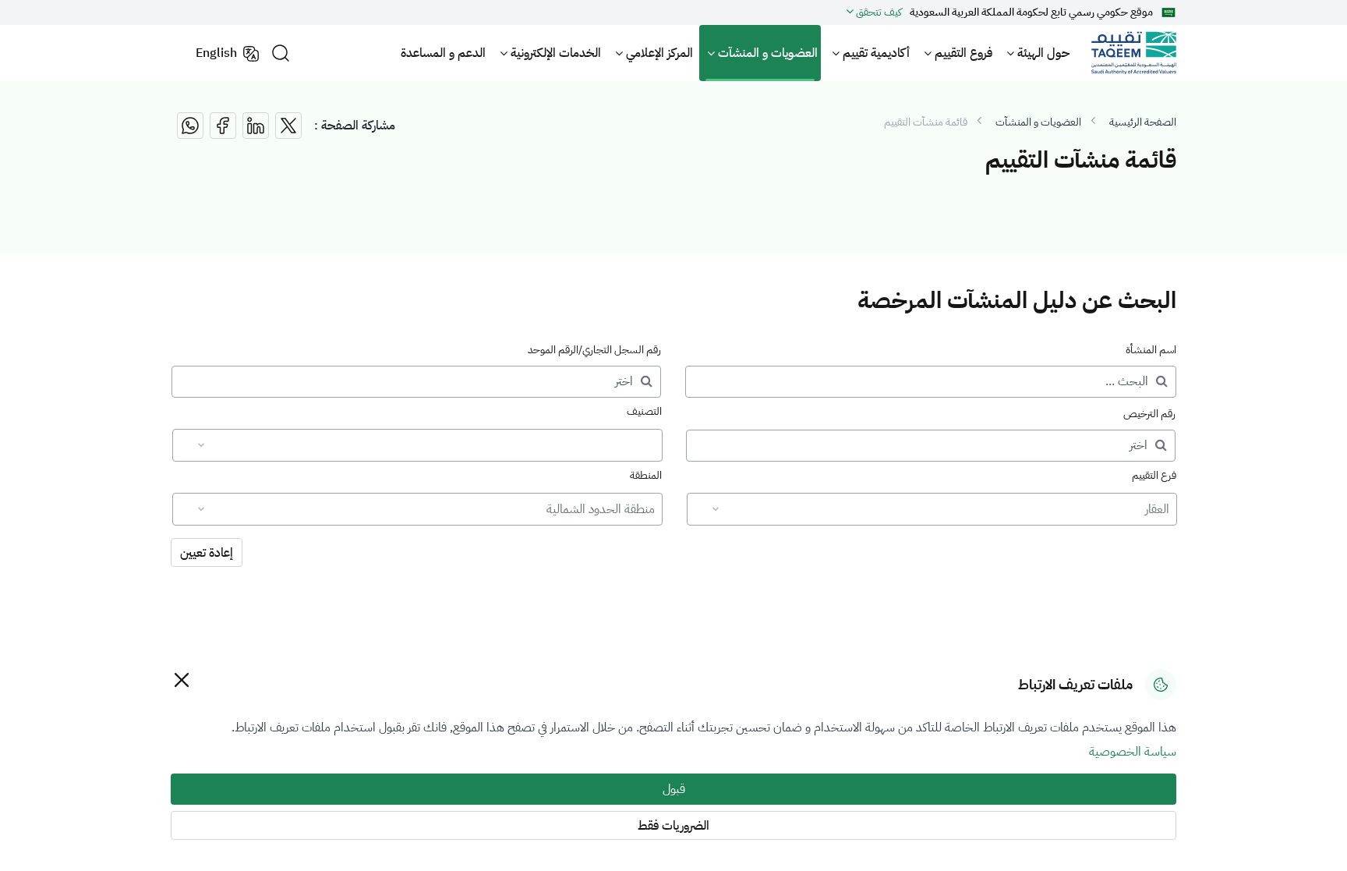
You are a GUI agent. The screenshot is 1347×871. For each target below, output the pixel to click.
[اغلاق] (181, 679)
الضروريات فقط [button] (673, 825)
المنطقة (646, 475)
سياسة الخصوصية (1132, 751)
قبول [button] (674, 789)
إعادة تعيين (206, 552)
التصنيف (644, 411)
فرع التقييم (1154, 475)
